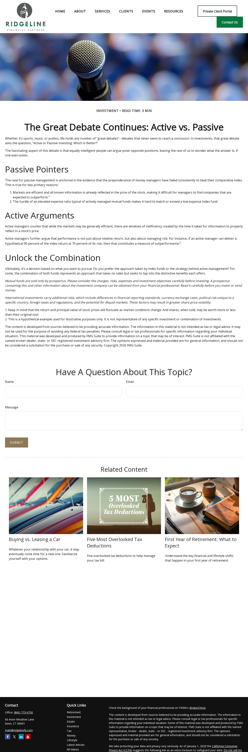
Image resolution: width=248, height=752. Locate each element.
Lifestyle (72, 740)
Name (9, 382)
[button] (60, 11)
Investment (74, 717)
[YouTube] (28, 736)
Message (11, 407)
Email (130, 382)
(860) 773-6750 (23, 712)
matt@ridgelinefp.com (19, 730)
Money (71, 735)
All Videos (73, 749)
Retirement (74, 712)
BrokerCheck (197, 708)
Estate (71, 721)
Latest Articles (76, 745)
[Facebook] (7, 736)
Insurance (73, 726)
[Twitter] (14, 736)
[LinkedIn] (21, 736)
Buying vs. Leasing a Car (34, 539)
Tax (69, 731)
